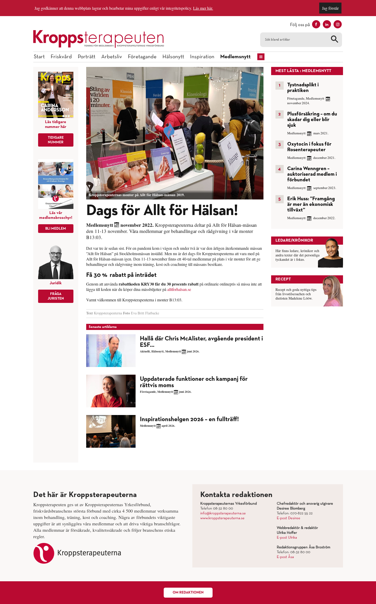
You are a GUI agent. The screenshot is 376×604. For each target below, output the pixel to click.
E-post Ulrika (287, 537)
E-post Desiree (288, 518)
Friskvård (61, 56)
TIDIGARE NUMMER (56, 140)
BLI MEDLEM (55, 228)
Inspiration (202, 56)
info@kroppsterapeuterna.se (223, 513)
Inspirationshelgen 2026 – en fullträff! (189, 419)
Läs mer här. (203, 8)
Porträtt (86, 56)
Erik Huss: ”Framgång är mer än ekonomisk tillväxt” (311, 204)
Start (39, 56)
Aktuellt (145, 351)
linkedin (327, 24)
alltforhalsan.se (178, 289)
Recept (283, 279)
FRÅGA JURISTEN (56, 296)
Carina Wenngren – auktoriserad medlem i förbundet (312, 174)
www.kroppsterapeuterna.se (222, 518)
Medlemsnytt (235, 57)
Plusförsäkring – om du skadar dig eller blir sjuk (312, 119)
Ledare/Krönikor (294, 241)
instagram (338, 24)
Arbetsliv (111, 56)
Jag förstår (330, 8)
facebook (316, 24)
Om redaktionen (188, 592)
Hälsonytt (173, 56)
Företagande (142, 56)
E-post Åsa (285, 557)
